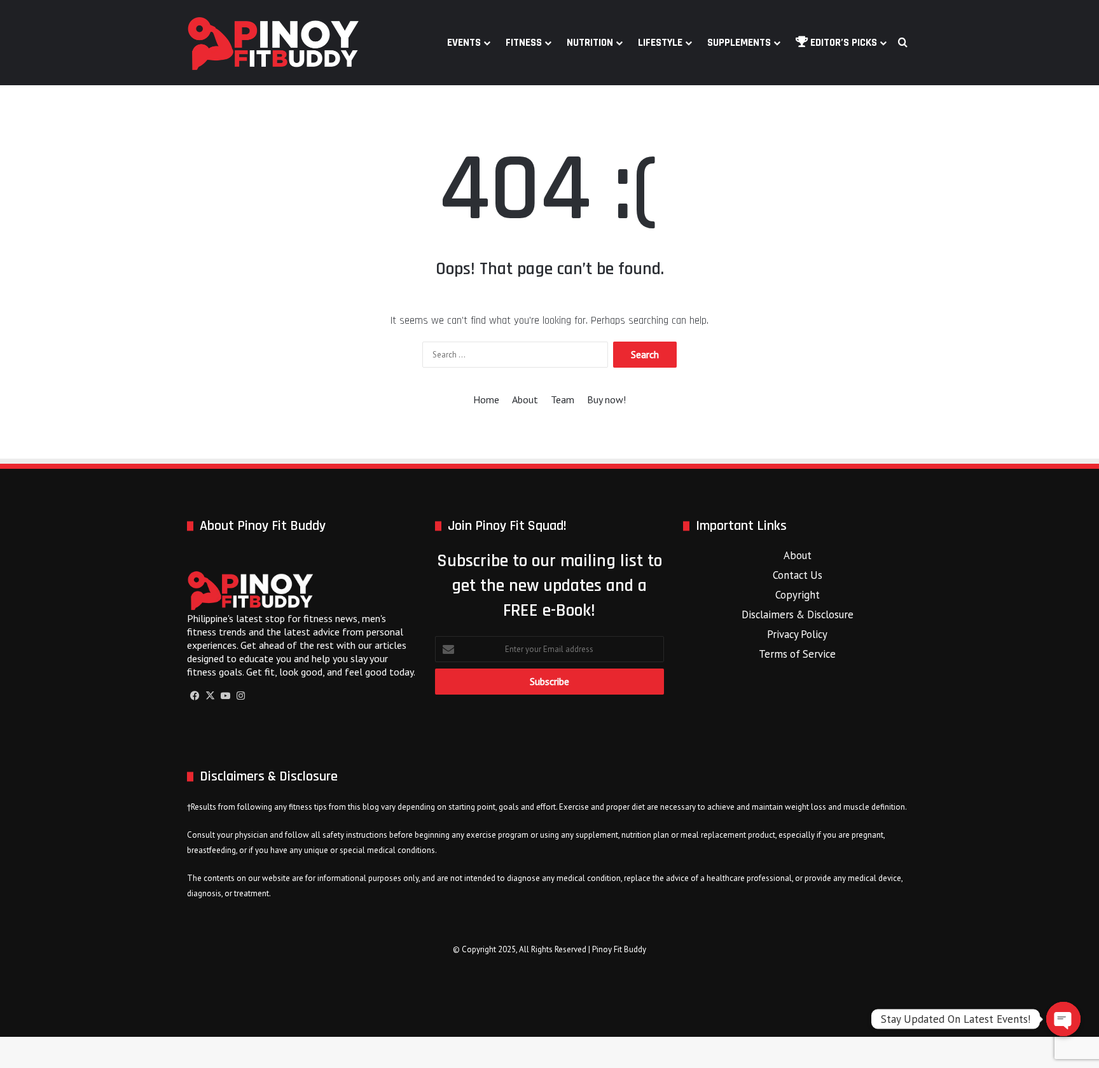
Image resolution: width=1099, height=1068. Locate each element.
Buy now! (606, 399)
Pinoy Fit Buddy (619, 949)
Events (464, 43)
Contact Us (797, 575)
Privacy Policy (797, 634)
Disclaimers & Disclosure (798, 614)
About (525, 399)
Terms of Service (797, 654)
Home (486, 399)
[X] (210, 696)
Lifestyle (660, 43)
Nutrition (590, 43)
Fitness (524, 43)
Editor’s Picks (842, 43)
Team (562, 399)
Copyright (797, 595)
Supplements (739, 43)
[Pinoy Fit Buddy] (273, 43)
